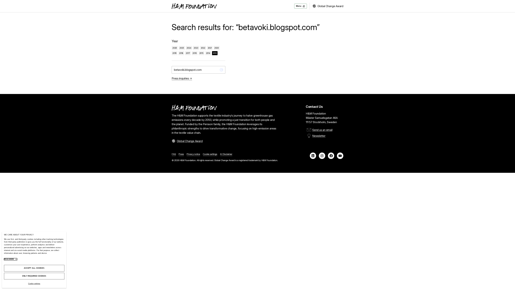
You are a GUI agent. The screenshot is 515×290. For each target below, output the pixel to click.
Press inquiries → (182, 78)
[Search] (221, 69)
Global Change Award (330, 6)
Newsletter (318, 135)
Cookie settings (34, 284)
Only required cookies (34, 276)
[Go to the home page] (194, 6)
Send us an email (322, 130)
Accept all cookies (34, 268)
